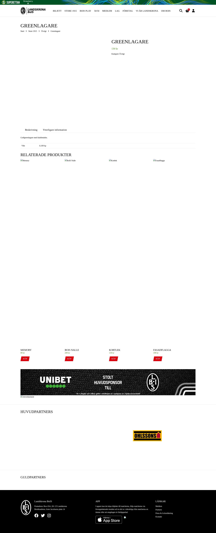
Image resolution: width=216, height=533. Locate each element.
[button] (181, 10)
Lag (117, 11)
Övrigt (43, 31)
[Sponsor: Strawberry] (28, 2)
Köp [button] (25, 359)
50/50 (96, 11)
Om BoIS (165, 11)
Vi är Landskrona (147, 11)
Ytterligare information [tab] (55, 129)
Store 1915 (70, 11)
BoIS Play (85, 11)
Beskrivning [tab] (31, 129)
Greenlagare (55, 31)
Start (22, 31)
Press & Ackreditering (164, 513)
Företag (128, 11)
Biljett (57, 11)
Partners (159, 510)
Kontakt (159, 517)
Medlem (107, 11)
